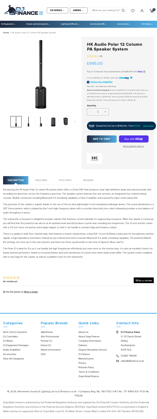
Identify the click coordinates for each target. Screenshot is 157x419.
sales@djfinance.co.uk (132, 361)
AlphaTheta (47, 332)
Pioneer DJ (46, 341)
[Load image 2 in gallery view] (28, 121)
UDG (43, 354)
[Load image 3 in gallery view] (40, 121)
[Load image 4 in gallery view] (53, 121)
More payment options (133, 146)
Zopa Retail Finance (88, 376)
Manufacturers (86, 358)
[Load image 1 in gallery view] (16, 121)
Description (16, 180)
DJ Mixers (8, 341)
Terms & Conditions (88, 372)
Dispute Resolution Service (92, 350)
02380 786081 (129, 356)
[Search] (123, 10)
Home (6, 33)
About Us (83, 332)
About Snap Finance (89, 336)
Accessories (9, 354)
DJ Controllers (10, 336)
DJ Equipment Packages (16, 345)
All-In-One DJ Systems (15, 332)
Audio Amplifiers (12, 350)
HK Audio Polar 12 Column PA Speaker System (33, 33)
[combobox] (108, 10)
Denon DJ (46, 345)
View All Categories (13, 358)
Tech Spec (65, 180)
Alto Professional (50, 336)
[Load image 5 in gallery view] (65, 121)
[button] (57, 10)
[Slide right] (75, 121)
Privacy (82, 363)
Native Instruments (51, 350)
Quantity (91, 106)
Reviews (88, 180)
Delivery (82, 345)
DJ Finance (84, 354)
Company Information (89, 341)
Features (41, 180)
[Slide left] (6, 121)
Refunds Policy (86, 367)
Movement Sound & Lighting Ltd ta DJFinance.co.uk (47, 391)
